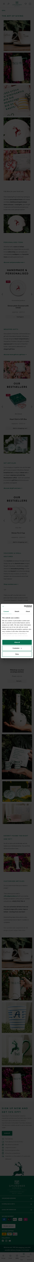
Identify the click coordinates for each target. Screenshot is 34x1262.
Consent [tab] (6, 611)
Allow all (17, 642)
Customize (16, 648)
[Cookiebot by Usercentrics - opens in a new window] (24, 606)
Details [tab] (17, 611)
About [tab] (28, 611)
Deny (17, 654)
